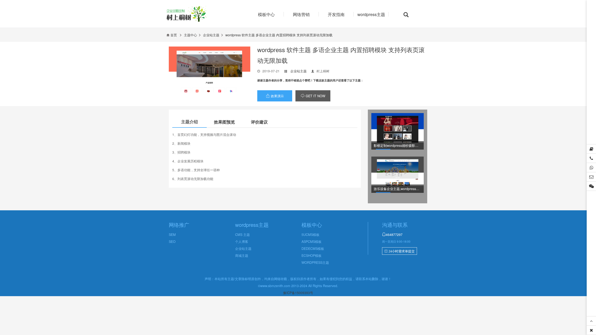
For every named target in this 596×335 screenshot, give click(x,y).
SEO (172, 241)
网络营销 (301, 14)
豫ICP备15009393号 (298, 292)
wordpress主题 (371, 14)
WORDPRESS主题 (315, 262)
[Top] (591, 321)
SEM (172, 234)
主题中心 (190, 35)
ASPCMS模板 (311, 241)
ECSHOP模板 (311, 255)
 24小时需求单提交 (399, 251)
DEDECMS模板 (312, 248)
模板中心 (266, 14)
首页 (173, 35)
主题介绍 (189, 122)
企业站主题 (211, 35)
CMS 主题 (242, 234)
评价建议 (259, 122)
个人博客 (241, 241)
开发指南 (336, 14)
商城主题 (241, 255)
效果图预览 (224, 122)
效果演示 (275, 96)
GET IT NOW (313, 96)
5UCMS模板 (310, 234)
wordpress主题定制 (195, 14)
